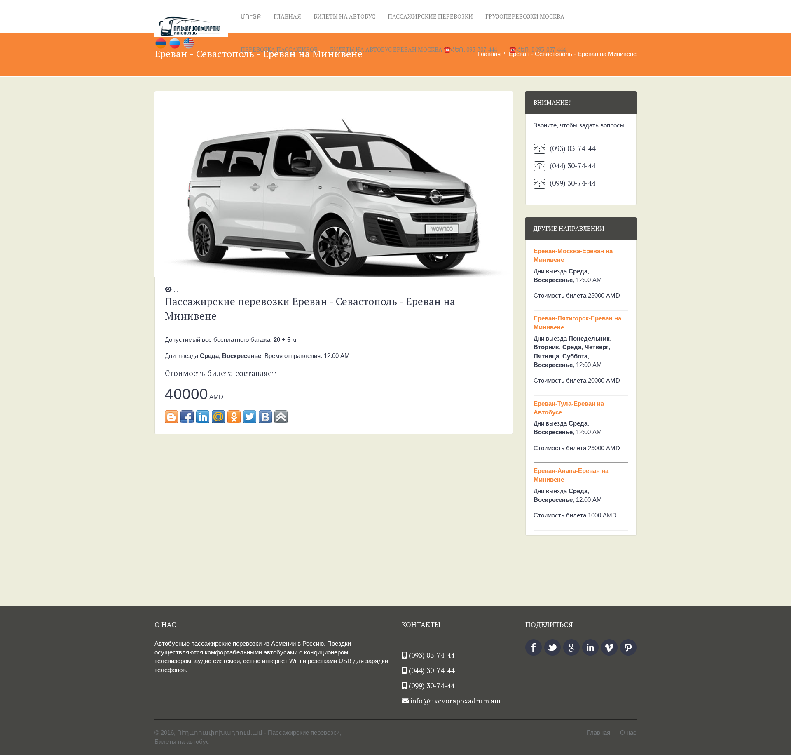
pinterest (628, 647)
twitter (552, 647)
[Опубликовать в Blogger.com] (171, 416)
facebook (533, 647)
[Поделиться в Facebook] (187, 416)
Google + (571, 647)
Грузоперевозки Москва (524, 16)
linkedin (590, 647)
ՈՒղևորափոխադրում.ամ (219, 732)
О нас (628, 732)
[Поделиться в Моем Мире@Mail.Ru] (218, 416)
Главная (287, 16)
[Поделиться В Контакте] (265, 416)
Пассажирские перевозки (430, 16)
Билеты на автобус (344, 16)
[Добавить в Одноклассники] (234, 416)
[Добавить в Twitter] (249, 416)
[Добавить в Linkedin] (202, 416)
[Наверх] (281, 416)
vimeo (609, 647)
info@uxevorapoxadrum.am (455, 701)
